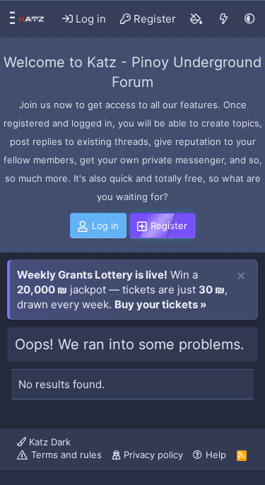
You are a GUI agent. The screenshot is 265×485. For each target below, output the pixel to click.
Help (216, 454)
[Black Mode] (249, 19)
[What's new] (223, 19)
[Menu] (9, 19)
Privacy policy (153, 454)
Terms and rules (66, 454)
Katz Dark (48, 442)
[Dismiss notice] (241, 276)
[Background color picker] (196, 19)
